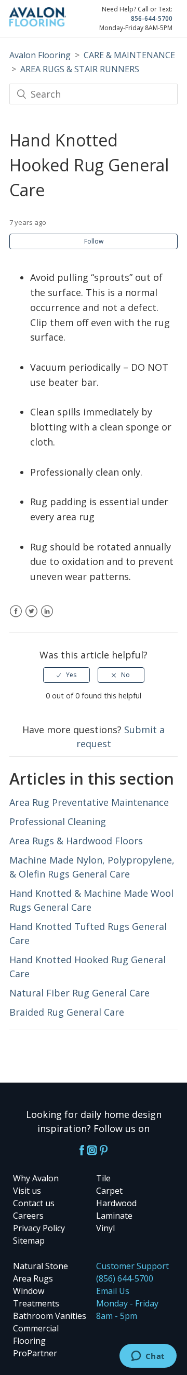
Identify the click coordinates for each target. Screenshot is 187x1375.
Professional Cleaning (57, 821)
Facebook (15, 617)
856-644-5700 (151, 18)
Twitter (31, 617)
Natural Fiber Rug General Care (79, 993)
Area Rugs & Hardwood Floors (76, 840)
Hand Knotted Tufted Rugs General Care (88, 933)
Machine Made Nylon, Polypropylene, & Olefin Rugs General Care (92, 867)
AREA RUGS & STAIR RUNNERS (79, 69)
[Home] (37, 23)
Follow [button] (93, 241)
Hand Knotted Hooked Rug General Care (87, 966)
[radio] (66, 675)
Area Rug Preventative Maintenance (89, 802)
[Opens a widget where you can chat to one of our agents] (148, 1357)
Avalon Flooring (40, 55)
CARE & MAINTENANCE (129, 55)
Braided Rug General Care (66, 1012)
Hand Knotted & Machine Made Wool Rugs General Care (91, 900)
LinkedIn (47, 617)
